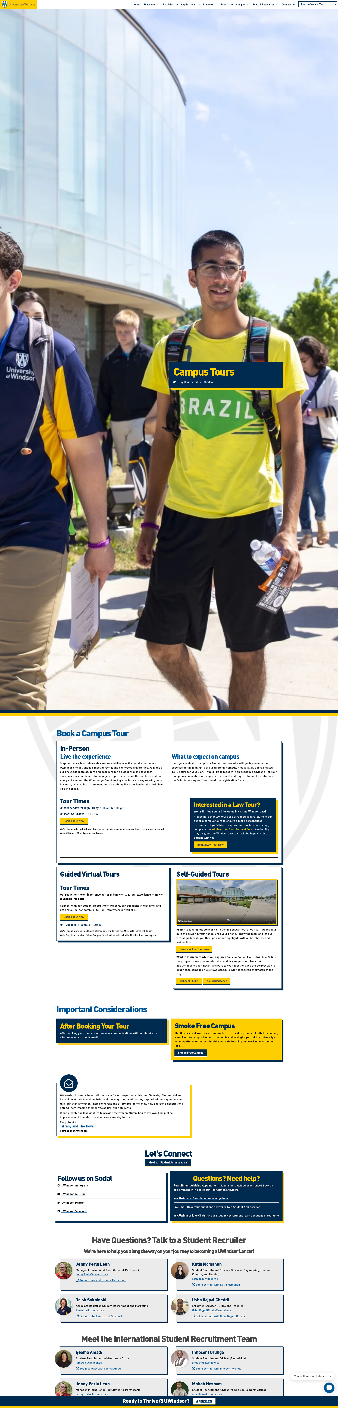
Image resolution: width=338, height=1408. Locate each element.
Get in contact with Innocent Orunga (218, 1368)
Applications (188, 4)
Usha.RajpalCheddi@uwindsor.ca (212, 1310)
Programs (149, 4)
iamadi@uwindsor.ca (89, 1362)
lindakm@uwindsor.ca (206, 1362)
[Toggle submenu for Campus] (248, 4)
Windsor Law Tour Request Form (233, 829)
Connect (286, 4)
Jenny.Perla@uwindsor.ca (92, 1274)
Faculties (168, 4)
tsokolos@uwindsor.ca (90, 1310)
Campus (240, 4)
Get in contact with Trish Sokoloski (101, 1316)
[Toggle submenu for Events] (231, 4)
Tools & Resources (263, 4)
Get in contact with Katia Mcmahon (217, 1284)
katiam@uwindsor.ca (205, 1278)
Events (225, 4)
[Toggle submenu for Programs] (158, 4)
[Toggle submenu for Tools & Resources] (277, 4)
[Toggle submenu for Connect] (294, 4)
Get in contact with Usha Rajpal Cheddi (220, 1316)
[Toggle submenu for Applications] (198, 4)
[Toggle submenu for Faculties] (176, 4)
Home (137, 4)
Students (208, 4)
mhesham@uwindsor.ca (207, 1394)
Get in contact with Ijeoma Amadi (100, 1368)
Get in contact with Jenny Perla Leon (102, 1280)
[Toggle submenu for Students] (216, 4)
